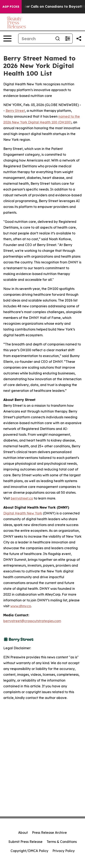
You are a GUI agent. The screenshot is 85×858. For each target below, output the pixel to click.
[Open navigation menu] (7, 38)
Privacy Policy (63, 851)
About (23, 832)
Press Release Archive (49, 832)
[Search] (58, 38)
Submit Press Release (25, 842)
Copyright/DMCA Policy (29, 851)
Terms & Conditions (62, 842)
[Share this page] (79, 38)
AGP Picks (10, 6)
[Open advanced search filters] (67, 38)
